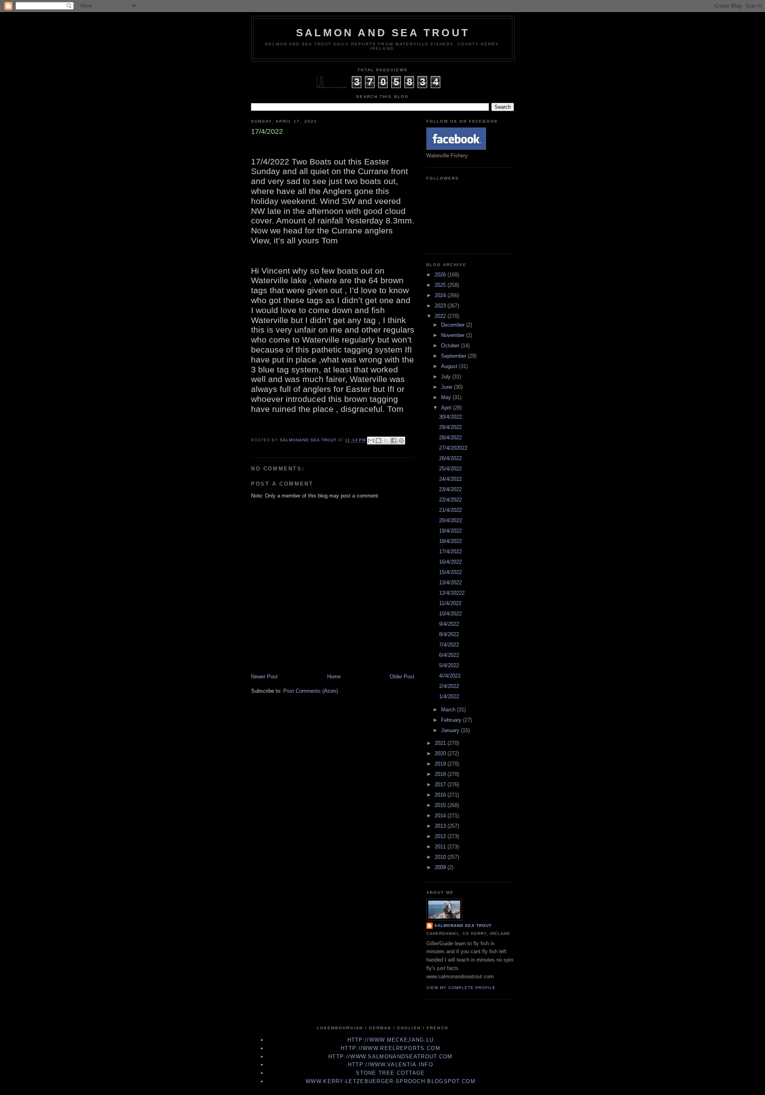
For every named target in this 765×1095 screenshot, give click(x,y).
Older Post (402, 677)
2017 (441, 784)
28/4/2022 (450, 438)
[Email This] (371, 441)
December (453, 325)
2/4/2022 (449, 686)
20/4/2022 (450, 520)
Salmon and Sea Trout (383, 33)
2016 (441, 795)
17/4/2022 (450, 551)
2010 (441, 857)
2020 (441, 753)
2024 (441, 295)
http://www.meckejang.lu (390, 1040)
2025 (441, 285)
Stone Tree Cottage (390, 1073)
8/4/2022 (449, 634)
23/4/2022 (450, 489)
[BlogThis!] (378, 441)
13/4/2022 (450, 583)
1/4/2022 (449, 696)
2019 (441, 764)
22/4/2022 (450, 500)
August (450, 366)
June (447, 387)
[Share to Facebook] (394, 441)
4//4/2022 (450, 676)
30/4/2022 (450, 417)
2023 (441, 306)
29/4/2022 (450, 427)
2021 (441, 743)
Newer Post (264, 677)
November (453, 335)
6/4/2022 (449, 655)
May (447, 397)
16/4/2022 (450, 562)
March (449, 710)
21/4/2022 (450, 510)
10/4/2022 (450, 614)
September (454, 356)
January (451, 730)
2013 (441, 826)
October (451, 346)
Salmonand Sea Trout (463, 925)
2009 (441, 867)
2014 (441, 816)
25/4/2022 (450, 469)
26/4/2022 (450, 458)
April (447, 408)
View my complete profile (461, 987)
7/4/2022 (449, 645)
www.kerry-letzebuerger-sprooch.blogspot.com (390, 1081)
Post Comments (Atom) (310, 691)
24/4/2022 (450, 479)
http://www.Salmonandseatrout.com (390, 1057)
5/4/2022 (449, 665)
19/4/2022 (450, 531)
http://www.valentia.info (390, 1065)
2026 (441, 275)
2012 (441, 836)
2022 (441, 316)
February (452, 720)
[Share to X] (386, 441)
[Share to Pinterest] (401, 441)
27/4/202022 (453, 448)
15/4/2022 (450, 572)
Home (334, 677)
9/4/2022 (449, 624)
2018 (441, 774)
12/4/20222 (452, 593)
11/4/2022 (450, 603)
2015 (441, 805)
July (446, 377)
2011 (441, 847)
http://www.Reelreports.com (390, 1048)
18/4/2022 (450, 541)
